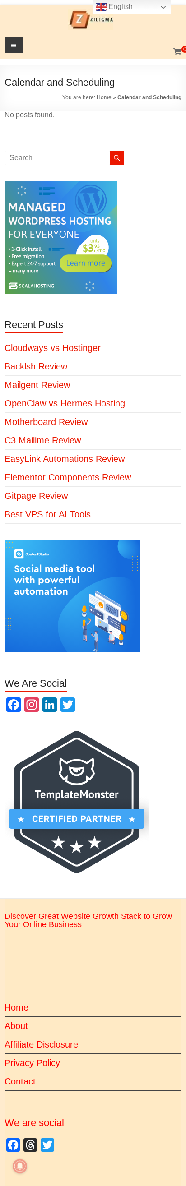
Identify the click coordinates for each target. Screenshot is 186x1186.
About (16, 1026)
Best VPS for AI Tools (48, 514)
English (120, 6)
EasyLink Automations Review (65, 459)
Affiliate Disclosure (41, 1044)
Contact (20, 1081)
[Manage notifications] (20, 1166)
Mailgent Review (37, 385)
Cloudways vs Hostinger (53, 348)
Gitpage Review (36, 496)
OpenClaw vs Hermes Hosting (65, 403)
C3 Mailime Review (43, 440)
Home (104, 97)
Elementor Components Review (68, 477)
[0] (177, 52)
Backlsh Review (36, 366)
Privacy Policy (32, 1063)
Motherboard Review (46, 422)
